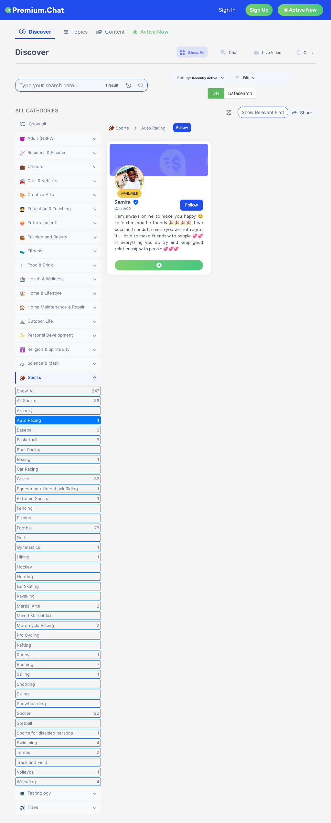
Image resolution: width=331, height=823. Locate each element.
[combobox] (262, 78)
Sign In (227, 10)
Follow (182, 127)
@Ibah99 (123, 208)
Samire (123, 202)
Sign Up (259, 10)
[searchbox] (272, 78)
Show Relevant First (263, 112)
